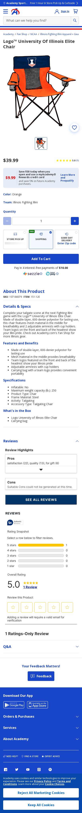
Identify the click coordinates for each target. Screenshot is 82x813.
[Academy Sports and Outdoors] (15, 11)
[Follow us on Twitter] (16, 769)
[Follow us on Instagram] (39, 769)
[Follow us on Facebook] (5, 769)
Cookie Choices (54, 784)
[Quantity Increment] (75, 221)
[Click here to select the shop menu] (5, 11)
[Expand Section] (41, 469)
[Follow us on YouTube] (27, 769)
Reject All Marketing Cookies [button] (41, 793)
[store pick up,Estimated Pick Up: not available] (15, 239)
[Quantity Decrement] (7, 221)
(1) (77, 160)
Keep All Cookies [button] (41, 805)
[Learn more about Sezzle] (33, 273)
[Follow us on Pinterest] (50, 769)
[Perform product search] (75, 20)
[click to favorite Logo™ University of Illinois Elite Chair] (74, 127)
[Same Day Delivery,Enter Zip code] (67, 239)
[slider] (41, 92)
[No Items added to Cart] (75, 11)
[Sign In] (57, 11)
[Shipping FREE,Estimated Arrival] (41, 239)
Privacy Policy (43, 781)
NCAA (33, 34)
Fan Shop (22, 34)
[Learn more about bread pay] (52, 273)
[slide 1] (41, 143)
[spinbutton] (41, 221)
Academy (8, 34)
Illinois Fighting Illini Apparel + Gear (60, 34)
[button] (68, 177)
